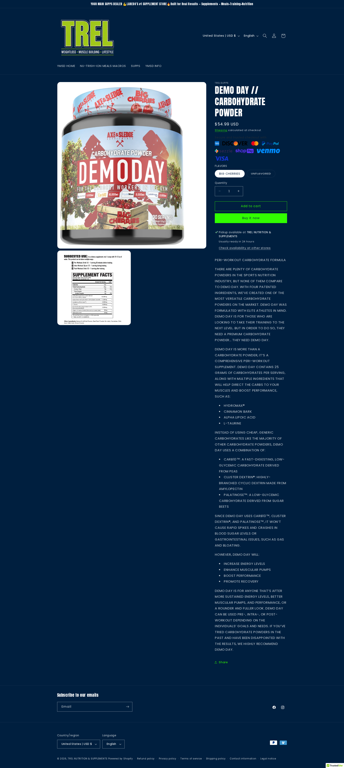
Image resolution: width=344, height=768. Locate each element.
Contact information (243, 758)
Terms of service (191, 758)
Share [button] (223, 662)
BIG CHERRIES (229, 173)
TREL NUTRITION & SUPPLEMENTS (88, 758)
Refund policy (146, 758)
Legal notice (268, 758)
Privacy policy (167, 758)
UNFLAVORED (263, 174)
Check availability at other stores (245, 248)
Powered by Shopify (120, 758)
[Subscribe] (127, 707)
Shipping (221, 130)
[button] (264, 35)
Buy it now (251, 218)
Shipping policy (216, 758)
